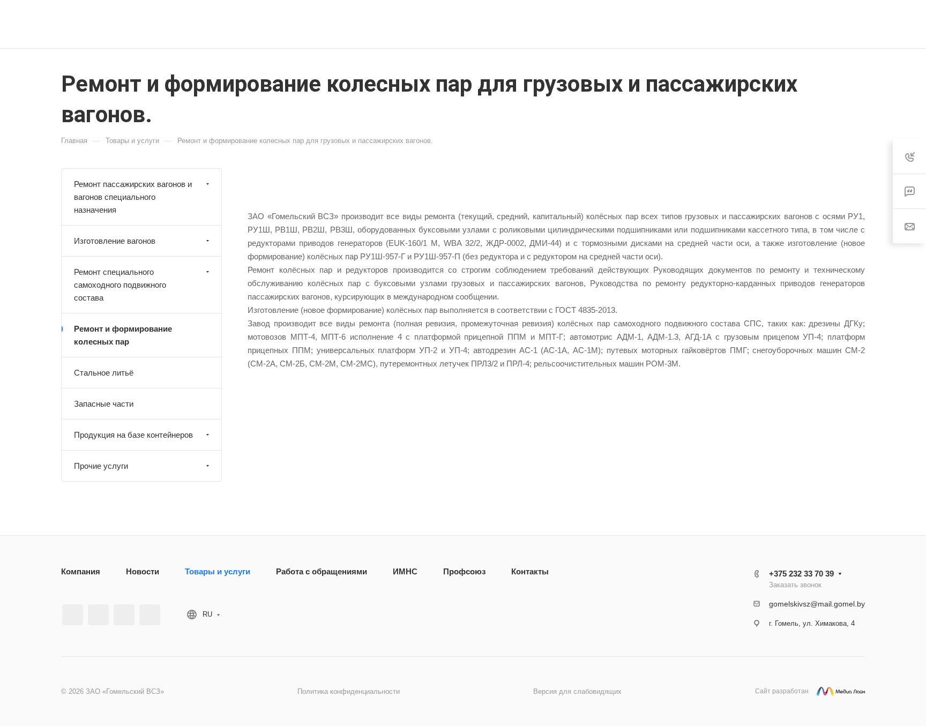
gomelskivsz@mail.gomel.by (817, 604)
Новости (142, 571)
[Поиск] (809, 24)
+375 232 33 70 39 (683, 24)
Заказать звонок (795, 585)
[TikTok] (149, 614)
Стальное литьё (103, 372)
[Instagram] (98, 614)
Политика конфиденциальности (348, 691)
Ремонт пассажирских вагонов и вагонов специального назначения (133, 196)
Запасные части (103, 403)
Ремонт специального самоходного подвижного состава (120, 284)
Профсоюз (464, 571)
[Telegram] (124, 614)
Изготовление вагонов (114, 240)
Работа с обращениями (321, 571)
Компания (80, 571)
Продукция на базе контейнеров (133, 434)
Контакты (530, 571)
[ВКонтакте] (72, 614)
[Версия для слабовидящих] (781, 24)
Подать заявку (870, 24)
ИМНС (405, 571)
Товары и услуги (217, 571)
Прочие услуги (101, 465)
